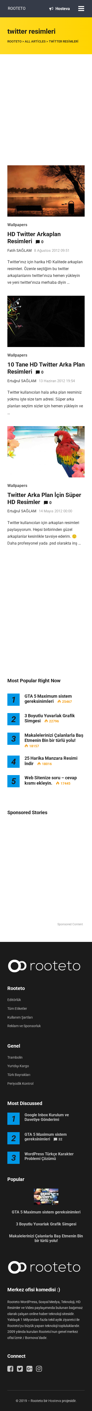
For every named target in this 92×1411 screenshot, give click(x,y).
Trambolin (15, 1057)
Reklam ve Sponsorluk (24, 1026)
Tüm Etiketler (17, 1009)
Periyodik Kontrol (20, 1083)
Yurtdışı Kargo (18, 1066)
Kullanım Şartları (20, 1017)
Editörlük (14, 1000)
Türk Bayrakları (18, 1075)
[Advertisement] (46, 102)
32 (60, 1139)
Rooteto (17, 8)
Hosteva (62, 8)
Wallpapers (17, 224)
